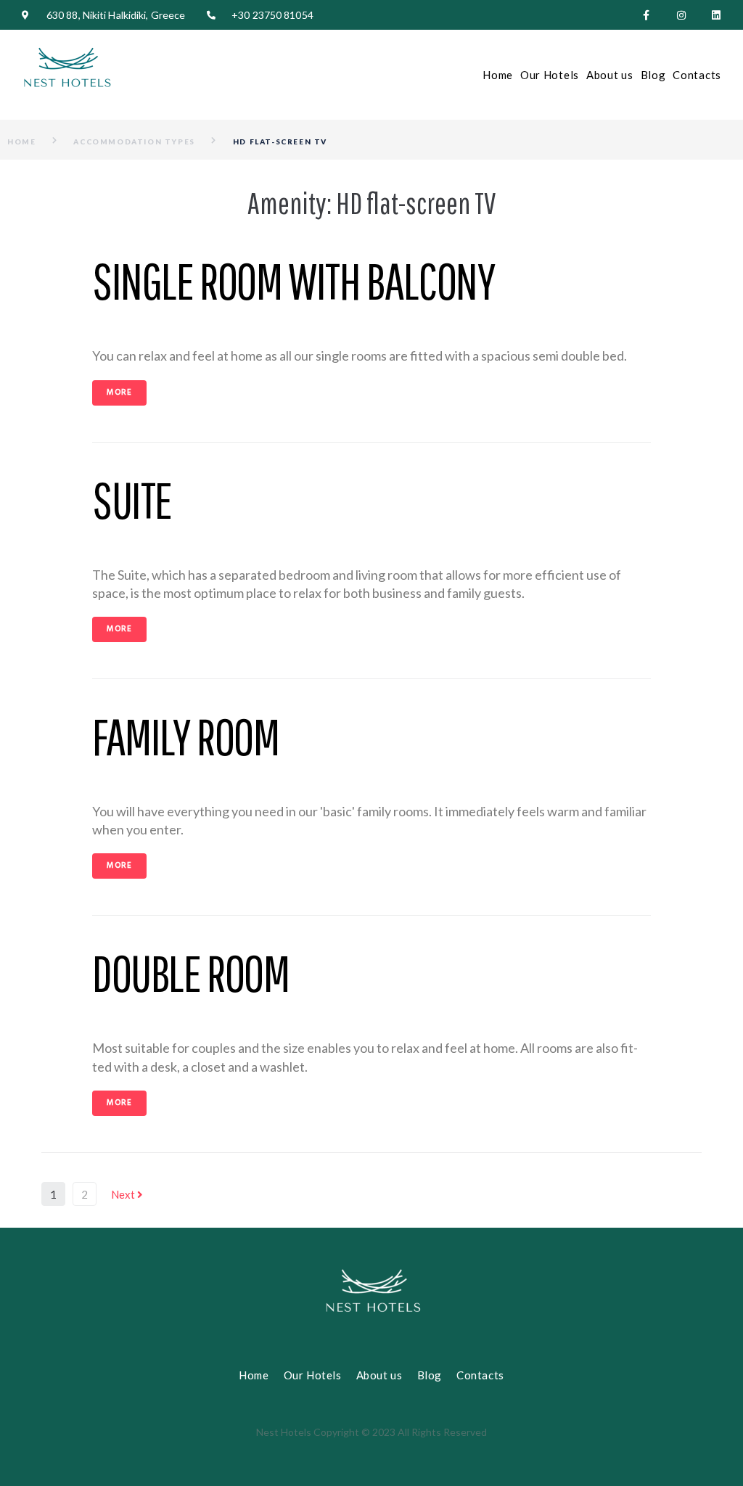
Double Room (191, 972)
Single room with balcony (293, 280)
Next (124, 1194)
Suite (132, 499)
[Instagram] (681, 15)
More (119, 392)
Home (21, 141)
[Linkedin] (716, 15)
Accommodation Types (133, 141)
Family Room (185, 736)
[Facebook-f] (646, 15)
